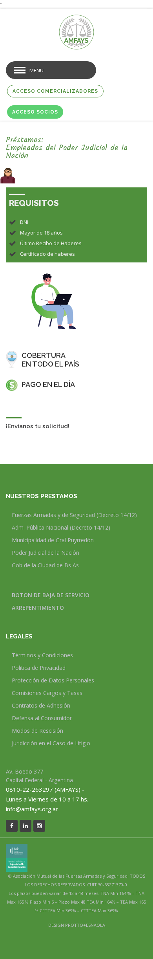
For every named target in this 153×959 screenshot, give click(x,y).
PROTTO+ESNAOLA (85, 925)
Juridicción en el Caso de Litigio (51, 743)
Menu (36, 70)
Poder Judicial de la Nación (45, 552)
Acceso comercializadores (55, 91)
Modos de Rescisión (37, 730)
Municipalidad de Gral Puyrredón (53, 540)
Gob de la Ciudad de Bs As (45, 565)
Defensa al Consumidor (42, 718)
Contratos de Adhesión (41, 705)
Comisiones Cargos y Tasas (47, 693)
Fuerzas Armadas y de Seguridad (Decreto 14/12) (74, 515)
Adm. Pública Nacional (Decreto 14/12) (61, 527)
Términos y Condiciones (42, 655)
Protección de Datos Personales (53, 680)
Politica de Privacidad (39, 667)
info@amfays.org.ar (32, 809)
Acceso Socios (35, 112)
